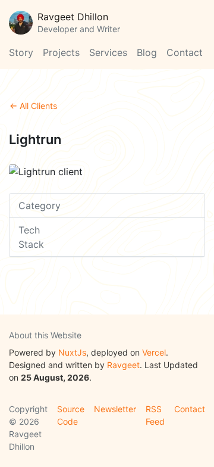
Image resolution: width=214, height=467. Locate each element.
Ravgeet (123, 365)
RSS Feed (155, 415)
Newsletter (115, 409)
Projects (61, 52)
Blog (147, 52)
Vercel (154, 352)
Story (21, 52)
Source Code (70, 415)
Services (108, 52)
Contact (184, 52)
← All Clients (33, 106)
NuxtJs (72, 352)
